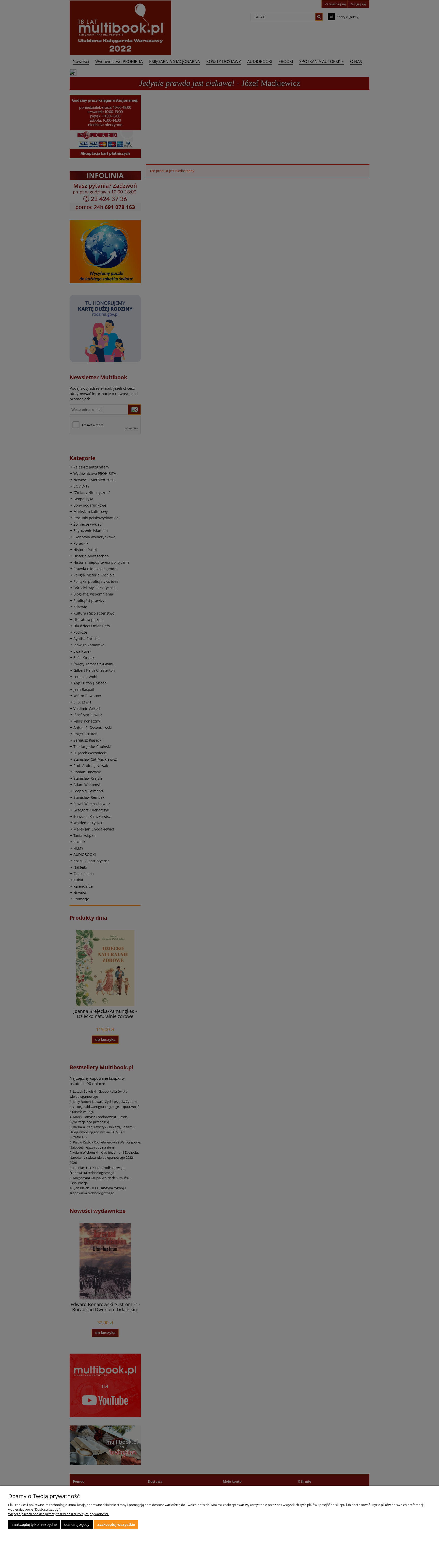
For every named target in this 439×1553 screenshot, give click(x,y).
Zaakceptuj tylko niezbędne (34, 1524)
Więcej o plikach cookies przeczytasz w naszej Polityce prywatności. (58, 1514)
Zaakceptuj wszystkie (116, 1524)
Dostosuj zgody (76, 1524)
